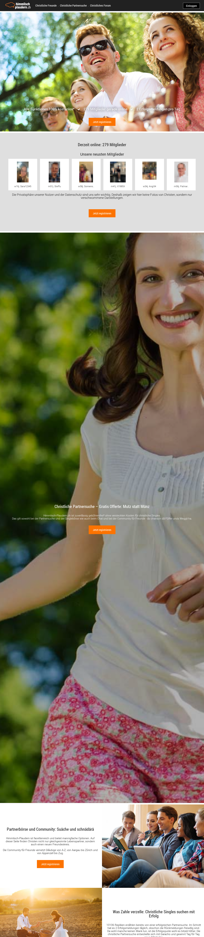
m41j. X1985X (118, 186)
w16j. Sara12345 (22, 186)
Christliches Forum (100, 5)
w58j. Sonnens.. (86, 186)
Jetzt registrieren (102, 122)
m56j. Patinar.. (181, 186)
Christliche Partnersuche (73, 5)
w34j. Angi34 (149, 186)
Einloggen (191, 6)
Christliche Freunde (46, 5)
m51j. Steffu (54, 186)
